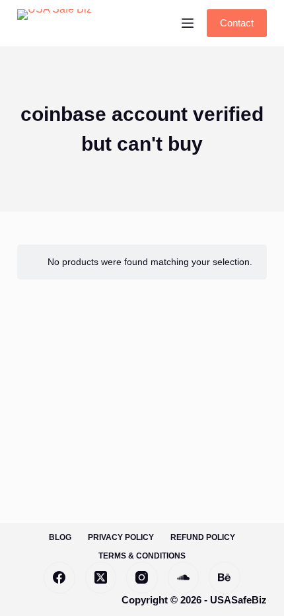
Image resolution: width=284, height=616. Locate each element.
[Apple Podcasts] (224, 578)
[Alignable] (183, 578)
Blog (60, 537)
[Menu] (188, 23)
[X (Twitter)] (101, 578)
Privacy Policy (121, 537)
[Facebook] (59, 578)
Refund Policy (202, 537)
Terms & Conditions (142, 555)
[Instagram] (142, 578)
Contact (237, 22)
